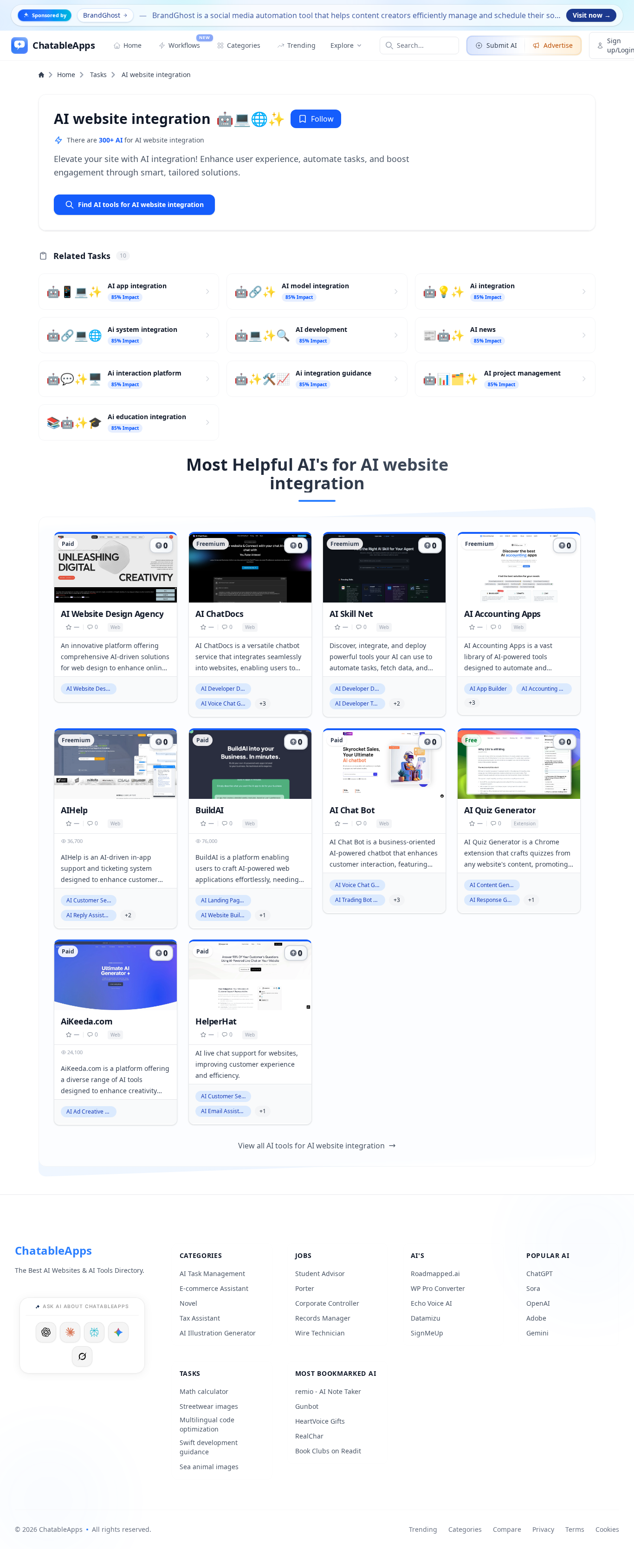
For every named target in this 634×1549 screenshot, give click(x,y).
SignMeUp (427, 1333)
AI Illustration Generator (218, 1333)
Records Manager (322, 1318)
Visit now (592, 15)
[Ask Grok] (82, 1356)
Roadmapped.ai (435, 1273)
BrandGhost (101, 15)
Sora (533, 1288)
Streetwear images (209, 1406)
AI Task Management (212, 1273)
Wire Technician (320, 1333)
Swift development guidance (209, 1447)
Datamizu (425, 1318)
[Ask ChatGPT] (46, 1332)
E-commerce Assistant (214, 1288)
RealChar (309, 1436)
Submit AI (501, 45)
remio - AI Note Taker (328, 1391)
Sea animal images (209, 1466)
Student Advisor (320, 1273)
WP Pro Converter (438, 1288)
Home (66, 74)
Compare (507, 1529)
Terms (574, 1529)
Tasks (98, 74)
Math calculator (204, 1391)
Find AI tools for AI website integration (141, 204)
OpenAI (538, 1303)
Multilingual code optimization (207, 1424)
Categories (465, 1529)
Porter (304, 1288)
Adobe (536, 1318)
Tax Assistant (200, 1318)
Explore (342, 45)
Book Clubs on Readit (328, 1450)
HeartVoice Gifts (320, 1421)
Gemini (537, 1333)
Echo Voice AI (431, 1303)
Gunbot (306, 1406)
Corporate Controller (327, 1303)
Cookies (607, 1529)
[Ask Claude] (70, 1332)
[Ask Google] (118, 1332)
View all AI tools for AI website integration (311, 1146)
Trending (423, 1529)
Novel (188, 1303)
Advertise (558, 45)
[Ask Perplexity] (94, 1332)
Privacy (543, 1529)
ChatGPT (539, 1273)
